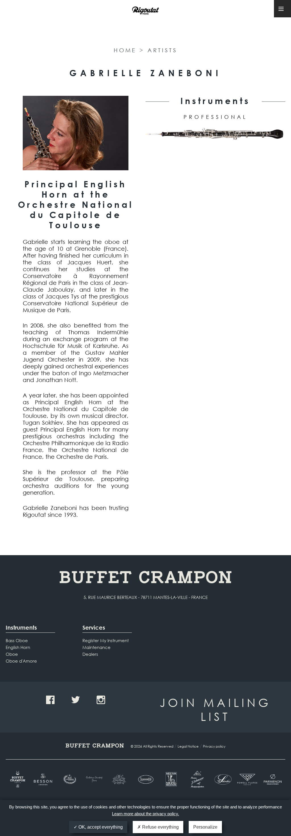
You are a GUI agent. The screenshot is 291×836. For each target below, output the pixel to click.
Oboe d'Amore (21, 661)
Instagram (101, 700)
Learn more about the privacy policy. (145, 813)
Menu (282, 8)
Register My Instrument (105, 640)
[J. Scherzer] (196, 779)
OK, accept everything (100, 827)
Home (125, 50)
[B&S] (69, 779)
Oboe (12, 654)
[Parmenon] (272, 779)
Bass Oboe (17, 640)
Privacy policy (214, 746)
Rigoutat (145, 22)
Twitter (75, 700)
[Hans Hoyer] (120, 779)
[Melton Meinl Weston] (171, 779)
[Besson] (43, 779)
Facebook (50, 700)
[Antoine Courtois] (94, 779)
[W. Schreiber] (221, 779)
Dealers (90, 654)
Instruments (21, 627)
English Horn (18, 647)
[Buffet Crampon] (18, 779)
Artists (162, 50)
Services (93, 627)
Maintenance (96, 647)
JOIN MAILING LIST (215, 709)
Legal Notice (188, 746)
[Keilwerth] (145, 779)
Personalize (205, 827)
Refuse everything (160, 827)
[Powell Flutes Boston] (247, 779)
